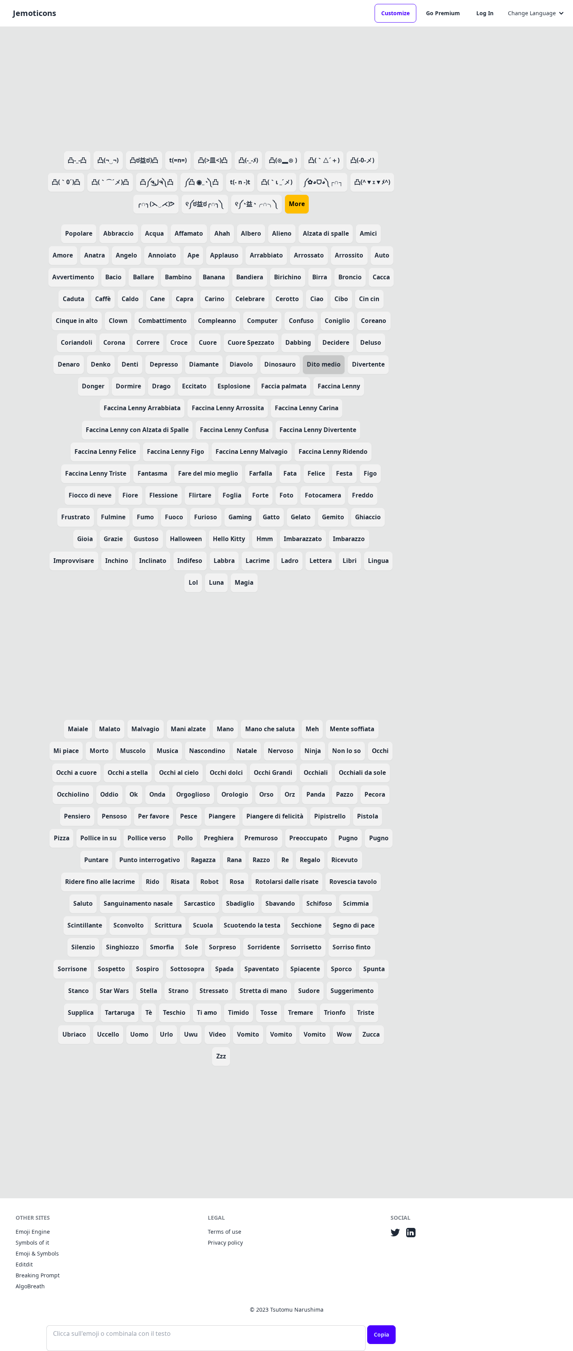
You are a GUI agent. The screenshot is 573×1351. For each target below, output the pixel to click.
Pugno (348, 838)
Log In (484, 13)
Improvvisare (73, 560)
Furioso (205, 517)
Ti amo (207, 1012)
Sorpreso (222, 947)
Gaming (240, 517)
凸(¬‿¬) (107, 160)
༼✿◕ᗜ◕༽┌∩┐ (323, 182)
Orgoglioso (193, 794)
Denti (130, 364)
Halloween (186, 538)
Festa (344, 473)
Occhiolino (73, 794)
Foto (286, 495)
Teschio (174, 1012)
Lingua (378, 560)
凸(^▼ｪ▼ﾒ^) (372, 182)
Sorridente (264, 947)
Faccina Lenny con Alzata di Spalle (137, 429)
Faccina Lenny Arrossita (228, 408)
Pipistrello (330, 816)
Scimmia (356, 903)
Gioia (85, 538)
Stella (148, 990)
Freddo (362, 495)
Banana (214, 277)
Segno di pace (354, 925)
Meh (312, 729)
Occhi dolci (226, 772)
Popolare (78, 233)
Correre (147, 342)
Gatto (271, 517)
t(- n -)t (240, 182)
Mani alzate (188, 729)
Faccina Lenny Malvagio (252, 451)
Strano (178, 990)
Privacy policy (225, 1242)
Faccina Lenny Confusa (234, 429)
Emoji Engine (33, 1231)
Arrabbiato (266, 255)
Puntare (96, 859)
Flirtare (200, 495)
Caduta (73, 299)
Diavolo (241, 364)
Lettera (320, 560)
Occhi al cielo (179, 772)
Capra (184, 299)
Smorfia (162, 947)
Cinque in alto (77, 320)
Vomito (248, 1034)
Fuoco (174, 517)
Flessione (163, 495)
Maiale (78, 729)
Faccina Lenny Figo (175, 451)
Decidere (335, 342)
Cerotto (287, 299)
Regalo (310, 859)
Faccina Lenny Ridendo (333, 451)
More (297, 203)
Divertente (368, 364)
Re (285, 859)
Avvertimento (73, 277)
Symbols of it (32, 1242)
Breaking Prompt (38, 1275)
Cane (157, 299)
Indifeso (189, 560)
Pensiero (77, 816)
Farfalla (260, 473)
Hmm (264, 538)
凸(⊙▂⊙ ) (283, 160)
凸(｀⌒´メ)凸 (110, 182)
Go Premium (443, 13)
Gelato (301, 517)
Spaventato (261, 969)
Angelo (126, 255)
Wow (344, 1034)
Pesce (188, 816)
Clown (118, 320)
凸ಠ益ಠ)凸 (144, 160)
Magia (244, 582)
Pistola (367, 816)
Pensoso (114, 816)
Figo (370, 473)
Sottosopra (187, 969)
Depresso (164, 364)
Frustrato (75, 517)
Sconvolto (128, 925)
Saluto (83, 903)
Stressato (214, 990)
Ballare (143, 277)
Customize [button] (395, 13)
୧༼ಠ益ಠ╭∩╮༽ (205, 203)
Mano (225, 729)
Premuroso (261, 838)
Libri (350, 560)
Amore (63, 255)
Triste (365, 1012)
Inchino (116, 560)
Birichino (287, 277)
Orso (266, 794)
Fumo (145, 517)
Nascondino (207, 750)
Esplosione (234, 386)
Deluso (370, 342)
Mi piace (66, 750)
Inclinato (152, 560)
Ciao (317, 299)
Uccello (108, 1034)
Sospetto (111, 969)
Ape (193, 255)
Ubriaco (74, 1034)
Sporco (341, 969)
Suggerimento (352, 990)
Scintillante (84, 925)
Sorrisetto (306, 947)
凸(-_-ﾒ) (248, 160)
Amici (368, 233)
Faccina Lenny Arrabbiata (142, 408)
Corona (114, 342)
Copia (381, 1334)
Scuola (203, 925)
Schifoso (319, 903)
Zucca (371, 1034)
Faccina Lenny (339, 386)
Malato (109, 729)
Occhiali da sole (362, 772)
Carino (215, 299)
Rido (152, 881)
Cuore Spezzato (251, 342)
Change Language (532, 13)
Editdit (24, 1264)
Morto (99, 750)
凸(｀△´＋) (324, 160)
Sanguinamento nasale (138, 903)
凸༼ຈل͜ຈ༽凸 (156, 182)
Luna (216, 582)
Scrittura (168, 925)
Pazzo (345, 794)
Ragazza (203, 859)
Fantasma (152, 473)
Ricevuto (344, 859)
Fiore (130, 495)
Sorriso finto (351, 947)
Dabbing (298, 342)
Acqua (154, 233)
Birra (319, 277)
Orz (290, 794)
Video (217, 1034)
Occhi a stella (128, 772)
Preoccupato (308, 838)
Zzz (221, 1056)
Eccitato (194, 386)
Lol (193, 582)
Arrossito (349, 255)
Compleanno (217, 320)
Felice (316, 473)
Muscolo (133, 750)
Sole (191, 947)
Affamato (189, 233)
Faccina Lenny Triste (95, 473)
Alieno (282, 233)
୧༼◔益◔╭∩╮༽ (256, 203)
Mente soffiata (352, 729)
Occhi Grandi (273, 772)
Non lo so (346, 750)
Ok (133, 794)
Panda (315, 794)
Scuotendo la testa (252, 925)
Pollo (185, 838)
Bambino (178, 277)
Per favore (153, 816)
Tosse (268, 1012)
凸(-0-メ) (362, 160)
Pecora (374, 794)
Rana (234, 859)
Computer (262, 320)
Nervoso (281, 750)
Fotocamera (323, 495)
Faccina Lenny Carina (306, 408)
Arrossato (309, 255)
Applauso (224, 255)
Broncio (350, 277)
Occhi (380, 750)
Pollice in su (98, 838)
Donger (93, 386)
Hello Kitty (229, 538)
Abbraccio (118, 233)
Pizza (61, 838)
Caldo (130, 299)
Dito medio (324, 364)
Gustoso (146, 538)
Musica (167, 750)
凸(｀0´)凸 (66, 182)
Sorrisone (72, 969)
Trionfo (335, 1012)
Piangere (222, 816)
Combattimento (162, 320)
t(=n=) (178, 160)
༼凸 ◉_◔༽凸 (201, 182)
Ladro (290, 560)
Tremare (300, 1012)
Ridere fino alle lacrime (100, 881)
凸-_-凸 (77, 160)
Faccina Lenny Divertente (317, 429)
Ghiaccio (368, 517)
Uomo (139, 1034)
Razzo (261, 859)
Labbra (224, 560)
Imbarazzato (303, 538)
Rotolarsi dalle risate (286, 881)
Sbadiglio (240, 903)
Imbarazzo (349, 538)
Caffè (103, 299)
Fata (290, 473)
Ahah (222, 233)
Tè (148, 1012)
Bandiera (249, 277)
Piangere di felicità (274, 816)
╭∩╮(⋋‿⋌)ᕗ (156, 203)
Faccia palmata (283, 386)
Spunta (374, 969)
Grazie (113, 538)
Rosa (237, 881)
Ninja (312, 750)
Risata (180, 881)
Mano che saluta (270, 729)
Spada (224, 969)
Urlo (166, 1034)
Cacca (381, 277)
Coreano (373, 320)
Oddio (109, 794)
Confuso (301, 320)
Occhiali (316, 772)
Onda (157, 794)
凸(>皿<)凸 (213, 160)
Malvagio (145, 729)
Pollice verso (146, 838)
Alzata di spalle (326, 233)
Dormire (128, 386)
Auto (382, 255)
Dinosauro (280, 364)
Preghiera (218, 838)
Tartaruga (119, 1012)
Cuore (208, 342)
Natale (247, 750)
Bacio (113, 277)
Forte (260, 495)
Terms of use (224, 1231)
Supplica (81, 1012)
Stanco (78, 990)
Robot (209, 881)
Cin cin (369, 299)
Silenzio (83, 947)
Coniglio (337, 320)
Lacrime (258, 560)
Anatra (94, 255)
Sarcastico (199, 903)
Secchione (306, 925)
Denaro (69, 364)
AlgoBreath (30, 1286)
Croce (178, 342)
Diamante (204, 364)
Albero (251, 233)
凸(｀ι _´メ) (276, 182)
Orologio (234, 794)
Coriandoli (76, 342)
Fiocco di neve (90, 495)
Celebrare (250, 299)
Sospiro (147, 969)
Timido (238, 1012)
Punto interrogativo (149, 859)
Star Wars (114, 990)
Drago (161, 386)
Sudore (309, 990)
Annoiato (162, 255)
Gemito (333, 517)
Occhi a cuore (76, 772)
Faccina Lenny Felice (105, 451)
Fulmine (113, 517)
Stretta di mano (263, 990)
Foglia (232, 495)
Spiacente (305, 969)
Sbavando (280, 903)
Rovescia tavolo (353, 881)
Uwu (191, 1034)
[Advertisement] (221, 87)
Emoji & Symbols (37, 1253)
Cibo (341, 299)
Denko (101, 364)
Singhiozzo (122, 947)
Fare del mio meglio (208, 473)
